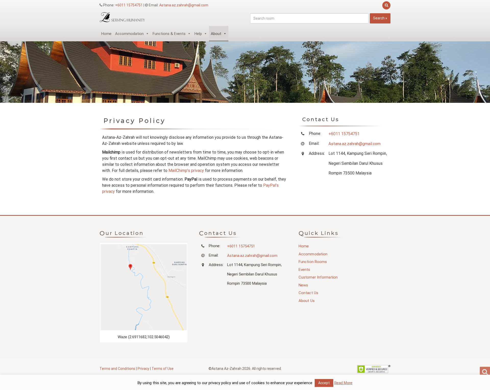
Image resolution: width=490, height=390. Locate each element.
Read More (343, 383)
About (216, 33)
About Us (307, 300)
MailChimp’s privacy (186, 170)
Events (304, 269)
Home (106, 33)
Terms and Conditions (117, 369)
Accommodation (129, 33)
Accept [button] (324, 383)
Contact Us (308, 293)
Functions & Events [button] (169, 33)
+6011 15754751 (129, 5)
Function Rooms (313, 261)
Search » (380, 18)
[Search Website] (385, 5)
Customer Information (318, 277)
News (303, 285)
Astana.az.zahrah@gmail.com (183, 5)
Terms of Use (163, 369)
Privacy (143, 369)
